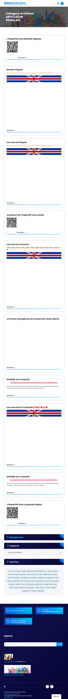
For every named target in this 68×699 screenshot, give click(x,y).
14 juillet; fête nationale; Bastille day (32, 571)
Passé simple (29, 588)
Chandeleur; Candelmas (37, 578)
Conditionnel (50, 578)
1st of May (17, 571)
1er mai (10, 571)
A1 (46, 571)
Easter (9, 581)
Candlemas (46, 574)
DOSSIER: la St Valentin (18, 379)
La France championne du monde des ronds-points (33, 319)
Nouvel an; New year (50, 584)
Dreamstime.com (18, 675)
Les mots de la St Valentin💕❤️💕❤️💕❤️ (27, 407)
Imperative (54, 581)
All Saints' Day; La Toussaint (17, 574)
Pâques (53, 588)
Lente (23, 584)
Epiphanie (16, 581)
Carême (16, 578)
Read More (21, 58)
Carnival (10, 578)
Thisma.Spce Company (12, 694)
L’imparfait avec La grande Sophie (24, 504)
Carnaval (54, 574)
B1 (38, 574)
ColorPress (9, 698)
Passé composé (19, 588)
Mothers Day (38, 584)
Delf (57, 578)
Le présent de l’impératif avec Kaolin (25, 215)
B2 (41, 574)
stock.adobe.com (10, 661)
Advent (55, 571)
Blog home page (16, 537)
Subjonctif (40, 591)
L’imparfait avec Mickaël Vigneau (24, 38)
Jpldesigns (8, 675)
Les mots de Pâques (17, 142)
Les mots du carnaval (18, 244)
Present (47, 588)
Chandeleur (24, 578)
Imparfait (47, 581)
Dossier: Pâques (15, 69)
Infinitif (18, 584)
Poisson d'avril (39, 588)
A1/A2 (49, 571)
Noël (11, 588)
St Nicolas (25, 591)
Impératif (12, 584)
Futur (21, 581)
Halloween (39, 581)
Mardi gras (29, 584)
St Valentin (32, 591)
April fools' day (31, 574)
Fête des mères (30, 581)
